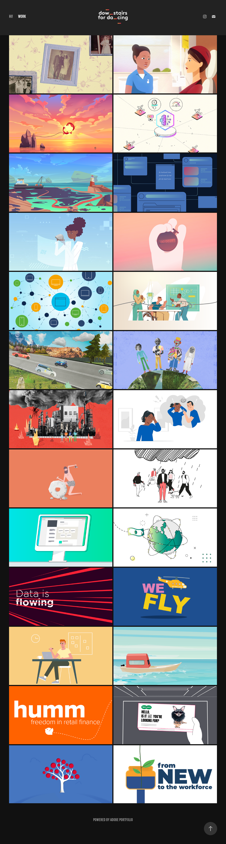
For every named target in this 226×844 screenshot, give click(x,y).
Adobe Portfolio (121, 820)
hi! (11, 16)
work (22, 16)
